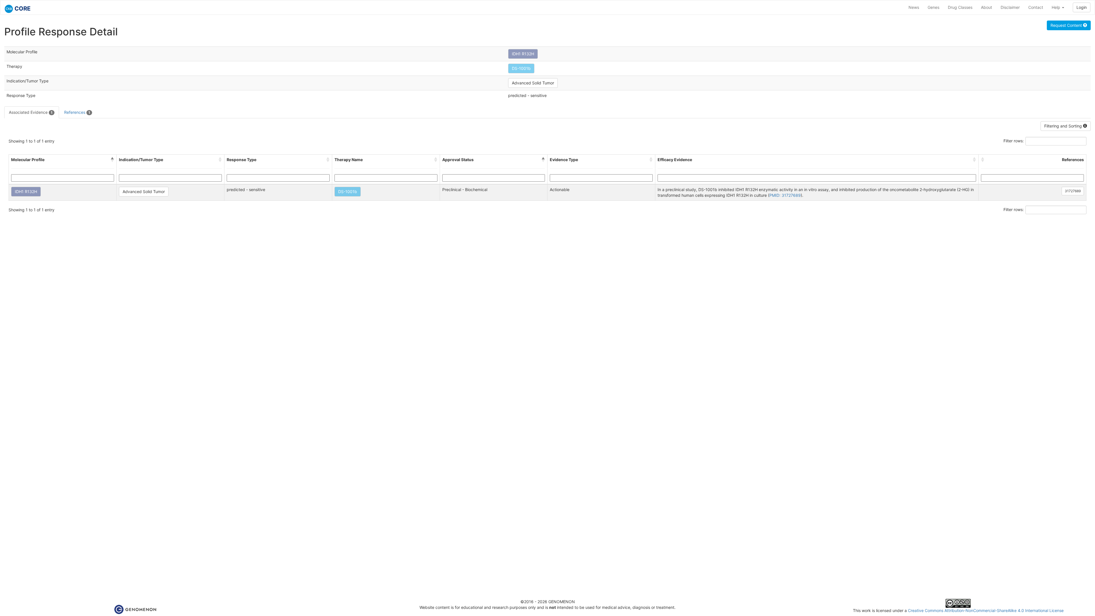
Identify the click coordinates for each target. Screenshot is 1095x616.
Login (1081, 7)
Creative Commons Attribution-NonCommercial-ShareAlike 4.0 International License (986, 610)
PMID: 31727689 (785, 195)
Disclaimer (1010, 7)
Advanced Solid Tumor (533, 82)
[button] (112, 160)
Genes (933, 7)
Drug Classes (960, 7)
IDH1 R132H (523, 53)
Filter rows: (1013, 140)
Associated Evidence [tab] (30, 112)
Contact (1035, 7)
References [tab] (77, 112)
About (986, 7)
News (914, 7)
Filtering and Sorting (1063, 125)
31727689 (1073, 191)
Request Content (1067, 25)
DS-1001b (521, 68)
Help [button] (1056, 7)
